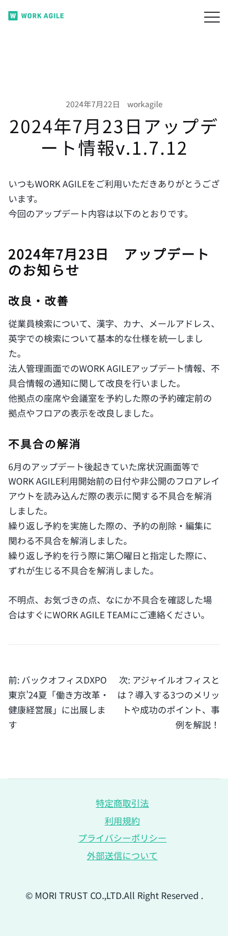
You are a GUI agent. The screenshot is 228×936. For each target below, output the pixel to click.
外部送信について (122, 855)
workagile (145, 103)
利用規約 (122, 820)
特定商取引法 (122, 802)
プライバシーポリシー (122, 837)
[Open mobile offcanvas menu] (212, 15)
